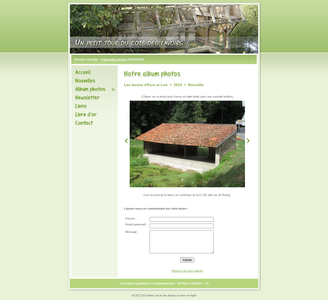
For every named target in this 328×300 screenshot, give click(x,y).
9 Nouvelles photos (114, 59)
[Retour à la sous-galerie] (187, 270)
